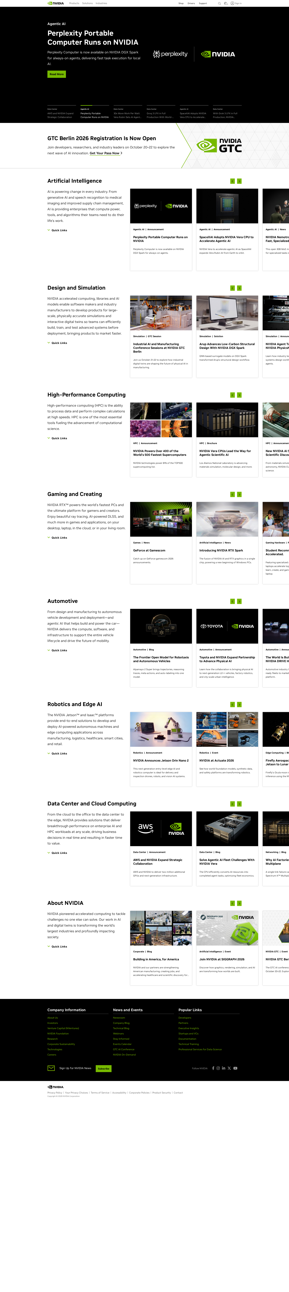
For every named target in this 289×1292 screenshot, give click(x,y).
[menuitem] (74, 3)
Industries (101, 3)
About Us (52, 1017)
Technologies (54, 1049)
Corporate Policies (139, 1092)
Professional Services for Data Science (200, 1049)
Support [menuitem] (203, 3)
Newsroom (119, 1017)
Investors (52, 1022)
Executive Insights (189, 1028)
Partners (183, 1022)
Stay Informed (121, 1038)
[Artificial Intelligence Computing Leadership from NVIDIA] (55, 3)
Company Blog (121, 1022)
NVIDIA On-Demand (124, 1054)
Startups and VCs (188, 1033)
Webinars (118, 1033)
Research (52, 1038)
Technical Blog (121, 1028)
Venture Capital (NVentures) (63, 1028)
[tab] (61, 112)
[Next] (239, 181)
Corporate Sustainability (61, 1044)
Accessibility (119, 1092)
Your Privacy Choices (76, 1092)
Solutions (87, 3)
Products (74, 3)
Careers (51, 1054)
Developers (185, 1017)
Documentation (187, 1038)
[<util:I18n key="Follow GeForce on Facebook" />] (213, 1068)
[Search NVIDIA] (219, 2)
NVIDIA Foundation (58, 1033)
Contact (178, 1092)
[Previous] (232, 181)
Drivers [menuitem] (191, 3)
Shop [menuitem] (181, 3)
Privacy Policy (54, 1092)
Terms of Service (100, 1092)
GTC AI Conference (123, 1049)
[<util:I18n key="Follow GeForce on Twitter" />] (229, 1068)
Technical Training (189, 1044)
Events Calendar (122, 1044)
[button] (225, 4)
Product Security (161, 1092)
